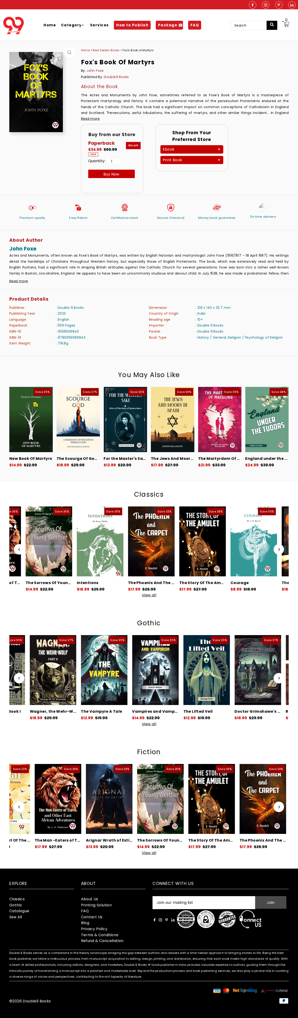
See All (15, 917)
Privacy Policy (94, 929)
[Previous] (19, 549)
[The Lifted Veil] (160, 670)
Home (85, 50)
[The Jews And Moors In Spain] (172, 419)
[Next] (279, 549)
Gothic (149, 623)
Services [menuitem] (99, 25)
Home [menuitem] (50, 25)
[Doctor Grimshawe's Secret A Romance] (211, 670)
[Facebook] (252, 5)
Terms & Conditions (100, 935)
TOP (289, 1011)
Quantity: (97, 161)
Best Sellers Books (106, 50)
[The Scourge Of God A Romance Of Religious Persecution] (78, 419)
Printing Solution (96, 905)
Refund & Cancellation (102, 940)
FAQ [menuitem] (194, 25)
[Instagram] (265, 5)
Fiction (149, 752)
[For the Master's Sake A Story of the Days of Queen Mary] (125, 419)
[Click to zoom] (69, 52)
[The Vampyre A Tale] (58, 670)
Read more (90, 118)
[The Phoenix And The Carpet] (109, 541)
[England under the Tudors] (267, 419)
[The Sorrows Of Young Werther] (112, 799)
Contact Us (92, 917)
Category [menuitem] (71, 25)
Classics (149, 494)
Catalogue (19, 911)
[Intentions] (58, 541)
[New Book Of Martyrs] (31, 419)
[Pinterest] (278, 5)
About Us (89, 899)
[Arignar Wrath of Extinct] (60, 799)
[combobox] (251, 25)
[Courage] (211, 541)
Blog (85, 922)
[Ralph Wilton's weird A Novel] (263, 670)
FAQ (85, 911)
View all (149, 595)
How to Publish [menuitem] (132, 25)
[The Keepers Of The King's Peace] (263, 541)
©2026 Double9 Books (30, 1001)
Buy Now (111, 174)
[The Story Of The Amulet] (160, 541)
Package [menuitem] (167, 25)
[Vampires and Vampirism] (109, 670)
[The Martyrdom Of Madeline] (220, 419)
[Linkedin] (291, 5)
